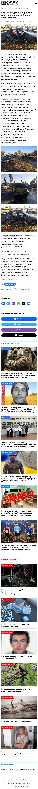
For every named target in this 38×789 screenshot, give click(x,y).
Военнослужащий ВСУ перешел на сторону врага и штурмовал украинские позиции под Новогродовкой (18, 375)
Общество (5, 418)
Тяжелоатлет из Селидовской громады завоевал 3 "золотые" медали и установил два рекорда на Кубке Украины (18, 547)
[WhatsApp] (18, 303)
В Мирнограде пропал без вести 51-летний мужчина (16, 658)
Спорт (4, 521)
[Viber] (13, 303)
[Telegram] (8, 303)
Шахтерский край (9, 279)
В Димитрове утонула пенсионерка (16, 721)
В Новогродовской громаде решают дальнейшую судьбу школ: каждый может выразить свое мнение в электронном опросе (17, 513)
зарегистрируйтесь (8, 772)
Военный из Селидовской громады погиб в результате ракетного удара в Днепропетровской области (18, 479)
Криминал (5, 349)
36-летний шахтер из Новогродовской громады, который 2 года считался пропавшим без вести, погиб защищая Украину (18, 410)
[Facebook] (3, 303)
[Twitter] (23, 303)
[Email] (28, 303)
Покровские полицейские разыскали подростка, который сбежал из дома (17, 753)
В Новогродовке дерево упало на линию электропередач (15, 690)
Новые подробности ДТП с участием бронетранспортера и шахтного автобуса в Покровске (17, 592)
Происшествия (10, 284)
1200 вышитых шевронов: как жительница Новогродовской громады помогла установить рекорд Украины (18, 444)
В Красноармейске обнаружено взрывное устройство (15, 625)
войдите (28, 769)
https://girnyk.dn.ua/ (24, 784)
